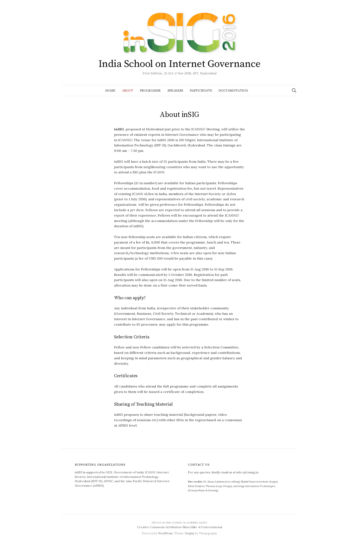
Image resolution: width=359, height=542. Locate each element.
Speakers (175, 90)
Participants (201, 90)
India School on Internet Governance (179, 64)
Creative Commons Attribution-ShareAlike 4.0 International (179, 527)
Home (110, 90)
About (127, 90)
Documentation (233, 90)
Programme (150, 90)
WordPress (165, 533)
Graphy (189, 533)
